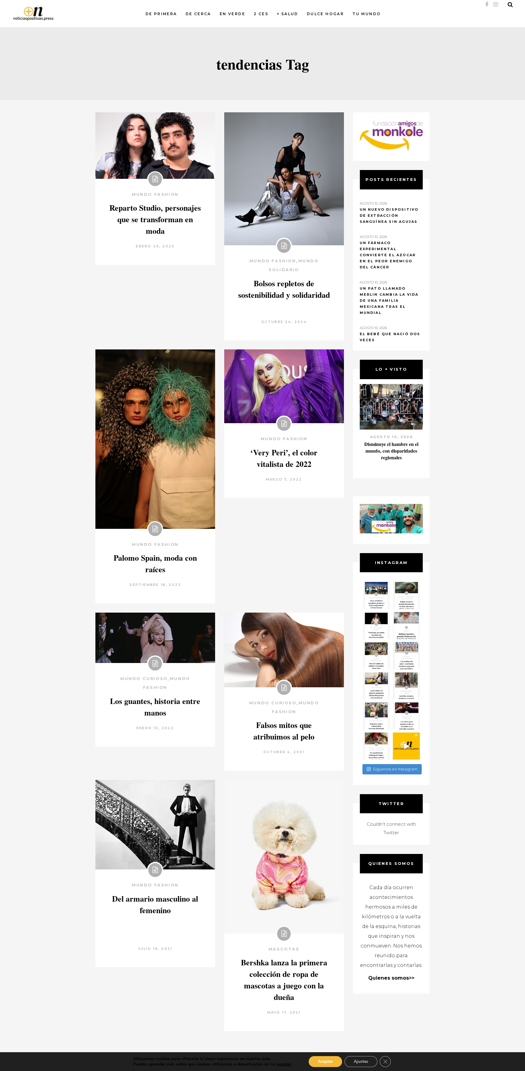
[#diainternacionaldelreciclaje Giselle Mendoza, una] (376, 685)
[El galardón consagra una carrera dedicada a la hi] (406, 625)
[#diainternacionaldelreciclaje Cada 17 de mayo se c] (406, 655)
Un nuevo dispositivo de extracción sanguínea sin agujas (389, 215)
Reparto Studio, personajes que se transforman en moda (155, 219)
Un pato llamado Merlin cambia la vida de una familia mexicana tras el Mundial (389, 300)
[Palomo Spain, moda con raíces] (155, 439)
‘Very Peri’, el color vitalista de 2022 (283, 458)
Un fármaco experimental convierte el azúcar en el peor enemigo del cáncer (388, 255)
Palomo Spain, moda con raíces (155, 563)
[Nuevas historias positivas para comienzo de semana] (406, 746)
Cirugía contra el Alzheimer (391, 443)
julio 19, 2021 (155, 949)
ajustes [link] (284, 1064)
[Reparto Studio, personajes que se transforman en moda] (155, 145)
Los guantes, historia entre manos (155, 706)
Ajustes (361, 1061)
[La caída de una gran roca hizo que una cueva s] (406, 595)
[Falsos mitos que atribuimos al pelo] (284, 650)
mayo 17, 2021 (284, 1012)
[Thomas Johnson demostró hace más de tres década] (406, 715)
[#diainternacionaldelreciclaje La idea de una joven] (406, 685)
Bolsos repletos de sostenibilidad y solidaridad (284, 289)
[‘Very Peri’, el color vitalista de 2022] (284, 386)
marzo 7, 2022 (284, 479)
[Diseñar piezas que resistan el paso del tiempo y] (376, 625)
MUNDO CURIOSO (144, 678)
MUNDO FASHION (155, 194)
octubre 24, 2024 (284, 322)
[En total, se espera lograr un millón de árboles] (376, 655)
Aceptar (325, 1061)
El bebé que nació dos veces (390, 337)
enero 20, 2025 (155, 246)
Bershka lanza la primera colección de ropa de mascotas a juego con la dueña (284, 980)
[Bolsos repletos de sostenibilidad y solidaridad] (284, 178)
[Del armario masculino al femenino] (155, 824)
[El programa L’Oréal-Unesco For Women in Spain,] (376, 595)
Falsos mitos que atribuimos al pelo (283, 730)
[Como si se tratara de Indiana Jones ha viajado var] (376, 746)
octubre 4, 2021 (284, 752)
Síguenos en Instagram (395, 769)
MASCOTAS (284, 949)
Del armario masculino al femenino (155, 904)
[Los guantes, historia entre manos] (155, 638)
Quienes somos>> (391, 978)
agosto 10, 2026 (391, 437)
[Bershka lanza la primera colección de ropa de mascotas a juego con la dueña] (284, 856)
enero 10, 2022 (155, 728)
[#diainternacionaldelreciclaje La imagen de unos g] (376, 715)
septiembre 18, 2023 (155, 585)
